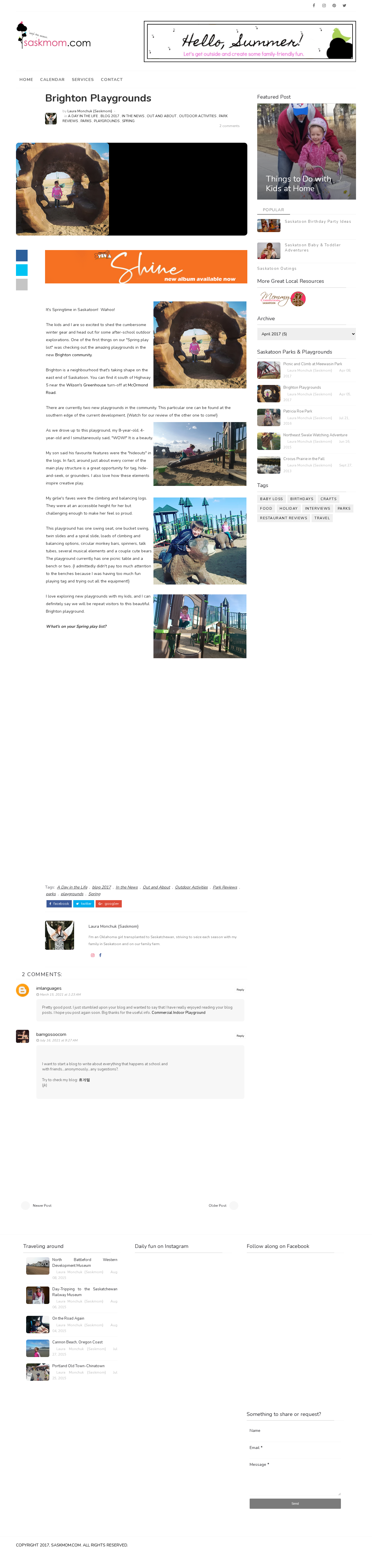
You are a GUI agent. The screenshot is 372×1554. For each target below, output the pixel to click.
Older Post (217, 1205)
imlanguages (49, 988)
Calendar (52, 79)
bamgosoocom (51, 1034)
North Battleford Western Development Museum (84, 1262)
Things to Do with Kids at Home (298, 183)
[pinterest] (334, 5)
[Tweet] (22, 270)
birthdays (302, 499)
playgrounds (106, 121)
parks (86, 121)
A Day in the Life (83, 116)
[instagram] (324, 5)
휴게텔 (84, 1080)
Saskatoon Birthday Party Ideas (318, 221)
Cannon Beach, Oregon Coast (77, 1342)
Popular (274, 210)
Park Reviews (225, 887)
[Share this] (22, 255)
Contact (112, 79)
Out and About (161, 116)
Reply (240, 990)
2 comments (229, 126)
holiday (289, 508)
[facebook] (314, 5)
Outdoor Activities (197, 116)
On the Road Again (68, 1318)
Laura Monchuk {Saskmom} (89, 111)
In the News (133, 116)
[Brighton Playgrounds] (62, 189)
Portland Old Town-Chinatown (78, 1366)
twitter (85, 904)
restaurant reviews (283, 518)
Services (83, 79)
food (266, 508)
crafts (329, 499)
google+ (111, 904)
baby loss (271, 499)
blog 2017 (110, 116)
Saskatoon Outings (277, 268)
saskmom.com (66, 1545)
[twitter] (344, 5)
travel (322, 518)
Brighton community (73, 355)
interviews (317, 508)
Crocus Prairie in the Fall (304, 459)
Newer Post (42, 1205)
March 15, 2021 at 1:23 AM (60, 994)
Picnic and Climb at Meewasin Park (312, 364)
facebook (61, 904)
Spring (128, 121)
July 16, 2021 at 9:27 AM (58, 1040)
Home (26, 79)
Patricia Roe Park (297, 411)
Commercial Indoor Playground (178, 1012)
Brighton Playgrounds (302, 387)
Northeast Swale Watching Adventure (315, 435)
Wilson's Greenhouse (86, 385)
